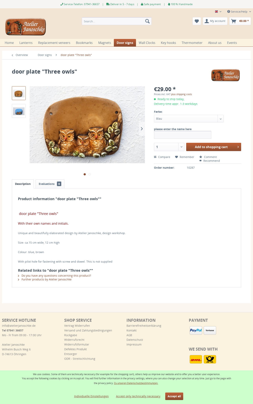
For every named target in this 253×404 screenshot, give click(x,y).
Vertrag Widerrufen (77, 325)
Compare (163, 157)
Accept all (174, 396)
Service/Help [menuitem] (239, 11)
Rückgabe (70, 335)
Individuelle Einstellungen (91, 396)
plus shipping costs (181, 94)
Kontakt (131, 330)
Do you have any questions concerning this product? (56, 275)
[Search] (147, 21)
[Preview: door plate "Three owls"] (19, 93)
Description (23, 184)
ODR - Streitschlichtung (79, 358)
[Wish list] (197, 21)
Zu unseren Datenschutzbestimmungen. (136, 383)
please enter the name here (173, 129)
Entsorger (70, 354)
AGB (129, 335)
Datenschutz (134, 340)
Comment (210, 157)
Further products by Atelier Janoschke (46, 279)
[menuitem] (117, 21)
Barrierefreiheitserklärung (143, 325)
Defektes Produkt (75, 349)
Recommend (211, 161)
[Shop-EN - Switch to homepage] (26, 27)
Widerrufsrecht (74, 340)
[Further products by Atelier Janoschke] (225, 75)
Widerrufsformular (76, 344)
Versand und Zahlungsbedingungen (88, 330)
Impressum (134, 344)
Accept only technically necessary (138, 396)
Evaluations (49, 184)
